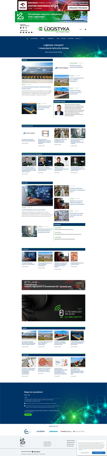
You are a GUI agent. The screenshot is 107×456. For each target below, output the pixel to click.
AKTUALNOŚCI (34, 38)
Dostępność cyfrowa (70, 442)
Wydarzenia (57, 224)
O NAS (58, 38)
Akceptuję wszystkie (98, 452)
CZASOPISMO (71, 38)
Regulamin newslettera (54, 410)
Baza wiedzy (25, 182)
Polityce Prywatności (82, 445)
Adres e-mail (27, 394)
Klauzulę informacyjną (34, 410)
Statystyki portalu (47, 445)
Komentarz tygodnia (59, 101)
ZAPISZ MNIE (28, 414)
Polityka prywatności (71, 440)
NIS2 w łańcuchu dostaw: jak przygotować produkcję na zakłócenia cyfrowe (45, 230)
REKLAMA (63, 38)
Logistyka (23, 84)
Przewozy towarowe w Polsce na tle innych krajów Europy (76, 92)
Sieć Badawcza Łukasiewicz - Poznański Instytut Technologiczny (33, 454)
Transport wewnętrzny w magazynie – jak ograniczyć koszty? (77, 190)
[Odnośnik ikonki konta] (85, 29)
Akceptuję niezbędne (85, 452)
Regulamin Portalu (70, 444)
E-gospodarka (40, 226)
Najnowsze (24, 59)
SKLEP (81, 29)
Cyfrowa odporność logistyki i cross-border (33, 209)
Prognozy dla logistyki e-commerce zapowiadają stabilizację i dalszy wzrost (77, 202)
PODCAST (78, 38)
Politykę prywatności (43, 410)
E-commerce (72, 75)
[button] (38, 38)
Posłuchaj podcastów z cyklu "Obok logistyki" (32, 154)
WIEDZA (42, 38)
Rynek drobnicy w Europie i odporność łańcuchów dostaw (76, 215)
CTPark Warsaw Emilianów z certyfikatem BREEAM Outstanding (44, 108)
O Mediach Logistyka (47, 443)
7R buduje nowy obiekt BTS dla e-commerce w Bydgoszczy (77, 80)
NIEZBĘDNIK (50, 38)
